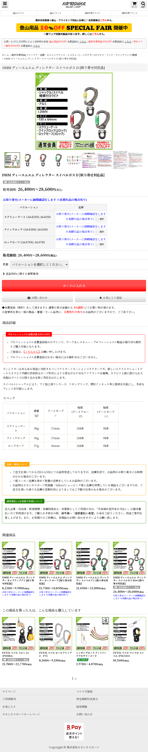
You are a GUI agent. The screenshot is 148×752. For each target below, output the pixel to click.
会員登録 (10, 307)
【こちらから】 (32, 352)
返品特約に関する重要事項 (22, 274)
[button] (5, 4)
